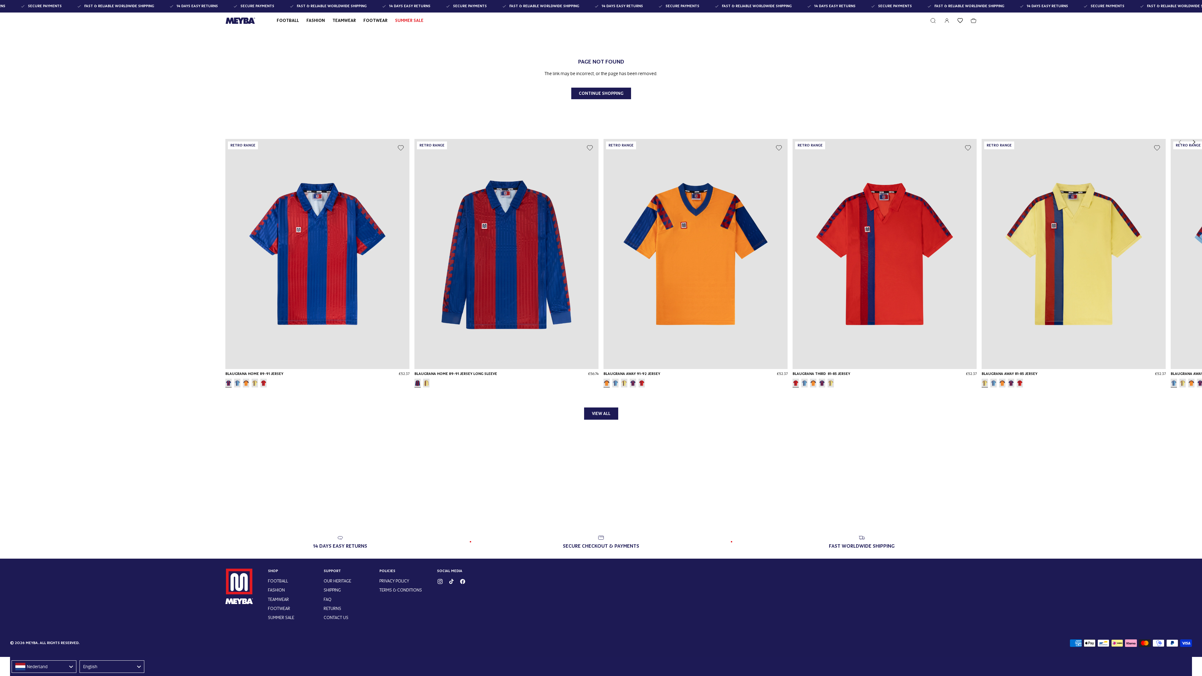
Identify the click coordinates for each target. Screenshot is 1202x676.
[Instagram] (440, 581)
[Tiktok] (451, 581)
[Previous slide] (1180, 142)
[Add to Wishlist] (400, 147)
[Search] (933, 21)
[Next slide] (1194, 142)
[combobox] (44, 666)
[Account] (947, 21)
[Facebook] (463, 581)
